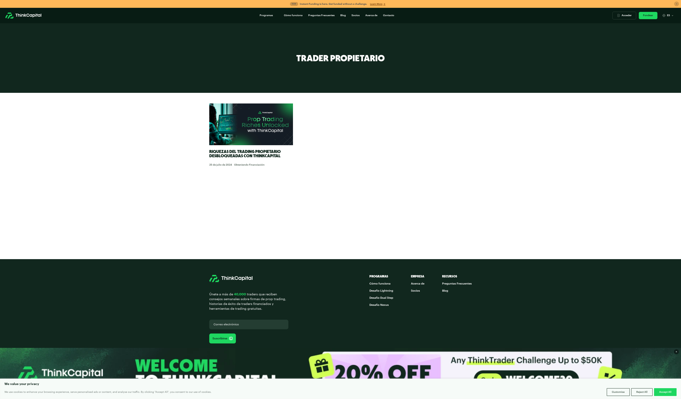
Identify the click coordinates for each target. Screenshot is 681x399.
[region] (340, 389)
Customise (618, 392)
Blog (343, 15)
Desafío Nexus (379, 305)
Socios (355, 15)
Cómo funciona (293, 15)
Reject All (641, 392)
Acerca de (371, 15)
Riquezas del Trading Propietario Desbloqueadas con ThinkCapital (245, 153)
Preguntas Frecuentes (321, 15)
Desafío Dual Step (381, 297)
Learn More (377, 4)
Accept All (665, 392)
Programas (266, 15)
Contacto (388, 15)
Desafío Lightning (381, 290)
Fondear (648, 15)
